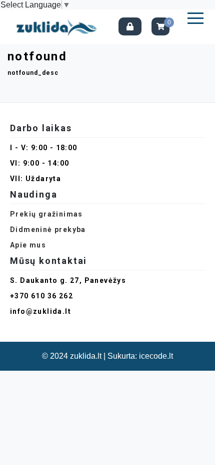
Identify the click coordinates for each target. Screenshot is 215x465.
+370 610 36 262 (41, 296)
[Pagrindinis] (59, 26)
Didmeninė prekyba (48, 229)
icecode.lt (156, 356)
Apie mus (28, 245)
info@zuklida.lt (40, 311)
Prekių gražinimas (46, 214)
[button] (196, 18)
